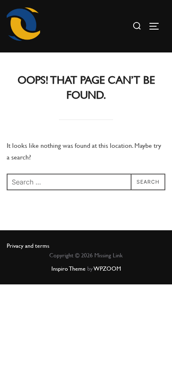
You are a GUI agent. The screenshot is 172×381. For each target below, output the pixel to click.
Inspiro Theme (68, 268)
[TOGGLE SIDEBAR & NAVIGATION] (157, 26)
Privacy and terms (28, 245)
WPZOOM (107, 268)
